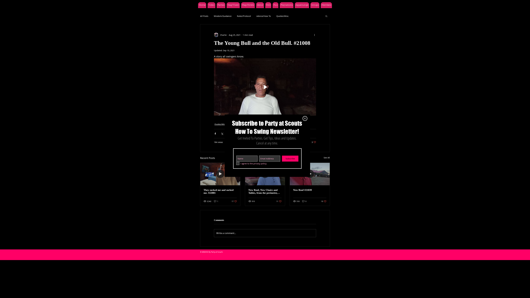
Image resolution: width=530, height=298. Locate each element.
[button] (305, 118)
